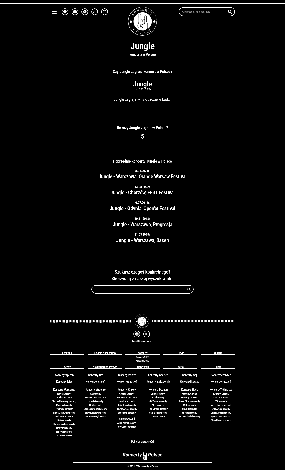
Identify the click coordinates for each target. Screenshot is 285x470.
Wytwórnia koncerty (127, 426)
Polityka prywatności (142, 441)
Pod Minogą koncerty (158, 408)
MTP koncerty (158, 405)
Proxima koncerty (64, 405)
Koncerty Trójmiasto (221, 389)
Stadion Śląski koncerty (189, 416)
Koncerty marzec (126, 375)
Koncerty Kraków (126, 389)
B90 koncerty (221, 401)
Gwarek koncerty (127, 393)
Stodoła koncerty (64, 397)
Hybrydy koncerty (64, 427)
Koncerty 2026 (142, 357)
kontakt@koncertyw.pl (141, 341)
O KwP (180, 353)
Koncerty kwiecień (158, 375)
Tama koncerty (158, 416)
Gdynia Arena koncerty (221, 412)
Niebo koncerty (64, 420)
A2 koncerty (95, 393)
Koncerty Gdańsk (221, 393)
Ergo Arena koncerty (221, 408)
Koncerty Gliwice (189, 393)
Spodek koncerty (189, 412)
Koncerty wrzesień (127, 381)
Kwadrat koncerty (127, 401)
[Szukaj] (230, 12)
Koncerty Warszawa (64, 389)
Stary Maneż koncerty (221, 420)
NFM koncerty (95, 405)
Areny (67, 367)
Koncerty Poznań (158, 389)
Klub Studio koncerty (127, 405)
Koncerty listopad (189, 381)
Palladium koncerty (64, 416)
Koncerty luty (95, 375)
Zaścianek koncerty (127, 412)
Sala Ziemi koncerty (158, 412)
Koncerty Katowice (189, 397)
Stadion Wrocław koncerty (95, 408)
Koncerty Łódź (127, 418)
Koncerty (142, 353)
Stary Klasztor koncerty (95, 412)
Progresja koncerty (64, 408)
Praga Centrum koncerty (64, 412)
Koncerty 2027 (142, 360)
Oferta (180, 367)
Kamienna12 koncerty (127, 397)
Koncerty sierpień (95, 381)
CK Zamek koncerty (158, 401)
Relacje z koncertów (105, 353)
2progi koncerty (158, 393)
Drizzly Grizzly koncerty (221, 405)
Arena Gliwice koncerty (189, 401)
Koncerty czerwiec (221, 375)
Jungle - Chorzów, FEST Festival (142, 192)
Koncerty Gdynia (220, 397)
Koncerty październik (158, 381)
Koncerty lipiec (64, 381)
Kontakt (217, 353)
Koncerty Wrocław (95, 389)
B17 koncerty (158, 397)
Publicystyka (142, 367)
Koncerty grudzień (221, 381)
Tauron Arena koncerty (127, 408)
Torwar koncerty (64, 393)
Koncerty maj (189, 375)
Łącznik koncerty (95, 401)
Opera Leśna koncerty (221, 416)
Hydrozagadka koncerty (64, 424)
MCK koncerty (189, 405)
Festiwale (67, 353)
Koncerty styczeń (64, 375)
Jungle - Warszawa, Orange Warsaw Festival (142, 176)
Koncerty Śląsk (189, 389)
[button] (55, 11)
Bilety (218, 367)
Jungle (142, 84)
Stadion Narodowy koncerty (64, 401)
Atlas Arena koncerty (126, 422)
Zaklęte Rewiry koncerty (96, 416)
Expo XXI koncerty (64, 431)
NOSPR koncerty (189, 408)
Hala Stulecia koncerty (95, 397)
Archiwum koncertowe (105, 367)
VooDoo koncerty (64, 435)
